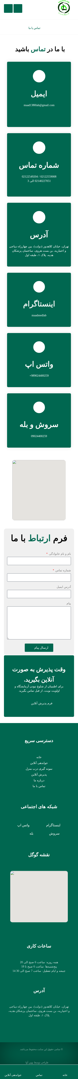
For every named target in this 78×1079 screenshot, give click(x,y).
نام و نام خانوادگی (59, 554)
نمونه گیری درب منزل (39, 768)
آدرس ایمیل (64, 587)
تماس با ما (39, 786)
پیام (69, 603)
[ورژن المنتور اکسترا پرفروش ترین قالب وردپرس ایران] (63, 7)
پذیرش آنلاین (39, 774)
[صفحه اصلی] (48, 28)
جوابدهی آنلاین (39, 763)
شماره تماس (62, 570)
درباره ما (39, 780)
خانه (39, 757)
